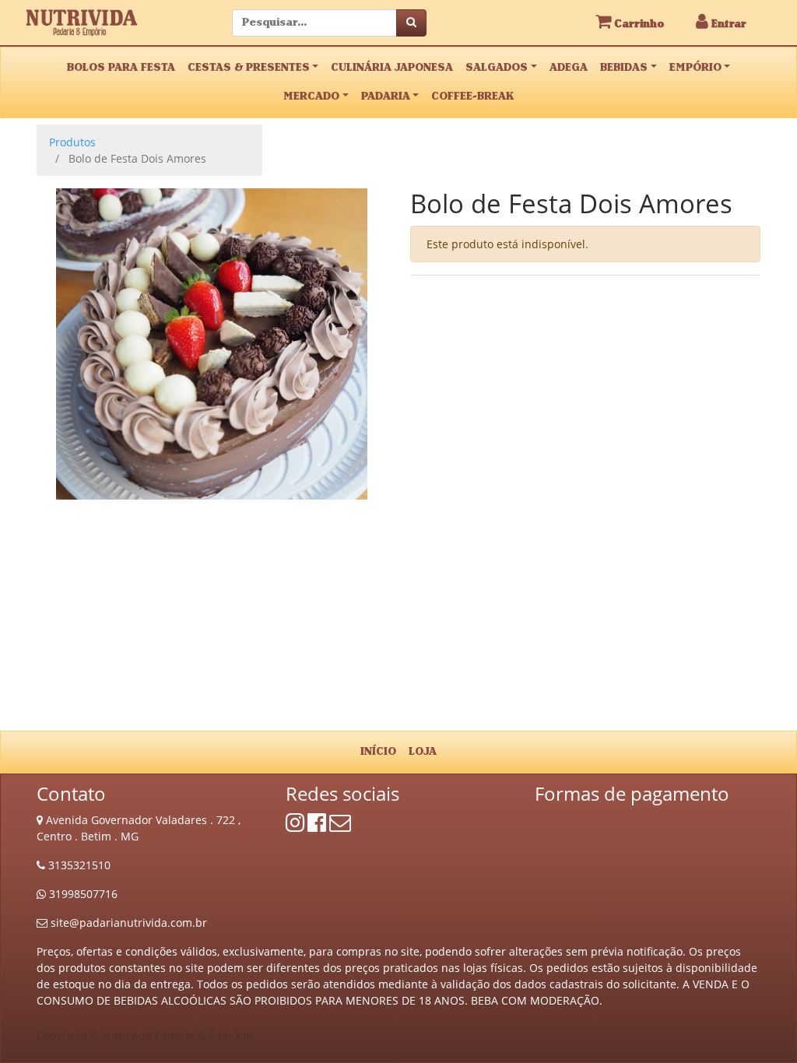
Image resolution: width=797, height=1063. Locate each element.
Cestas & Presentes (249, 67)
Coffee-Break (472, 96)
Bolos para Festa (121, 67)
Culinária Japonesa (392, 67)
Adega (568, 67)
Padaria (385, 96)
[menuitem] (378, 752)
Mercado (311, 96)
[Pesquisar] (411, 23)
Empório (695, 67)
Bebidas (624, 67)
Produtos (72, 142)
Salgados (496, 67)
